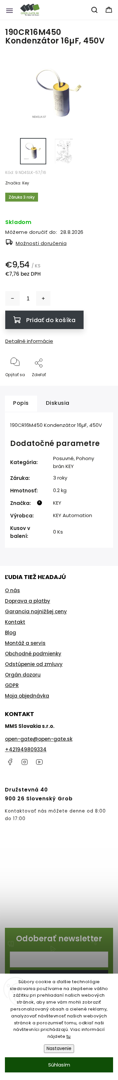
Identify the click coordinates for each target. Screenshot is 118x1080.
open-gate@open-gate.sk (38, 738)
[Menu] (9, 9)
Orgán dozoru (23, 674)
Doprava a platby (27, 600)
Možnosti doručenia (41, 243)
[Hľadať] (95, 10)
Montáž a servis (25, 643)
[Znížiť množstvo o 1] (12, 298)
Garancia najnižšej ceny (36, 611)
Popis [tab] (21, 403)
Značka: (17, 183)
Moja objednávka (27, 695)
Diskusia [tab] (57, 403)
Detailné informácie (29, 341)
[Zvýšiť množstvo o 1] (43, 298)
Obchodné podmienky (33, 653)
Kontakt (15, 622)
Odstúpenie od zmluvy (34, 664)
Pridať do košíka (50, 320)
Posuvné (63, 458)
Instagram (25, 762)
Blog (10, 632)
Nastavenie (59, 1048)
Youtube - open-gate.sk (39, 762)
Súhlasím (59, 1064)
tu (69, 1036)
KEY (57, 502)
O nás (12, 590)
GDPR (12, 685)
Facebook (10, 762)
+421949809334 (26, 749)
